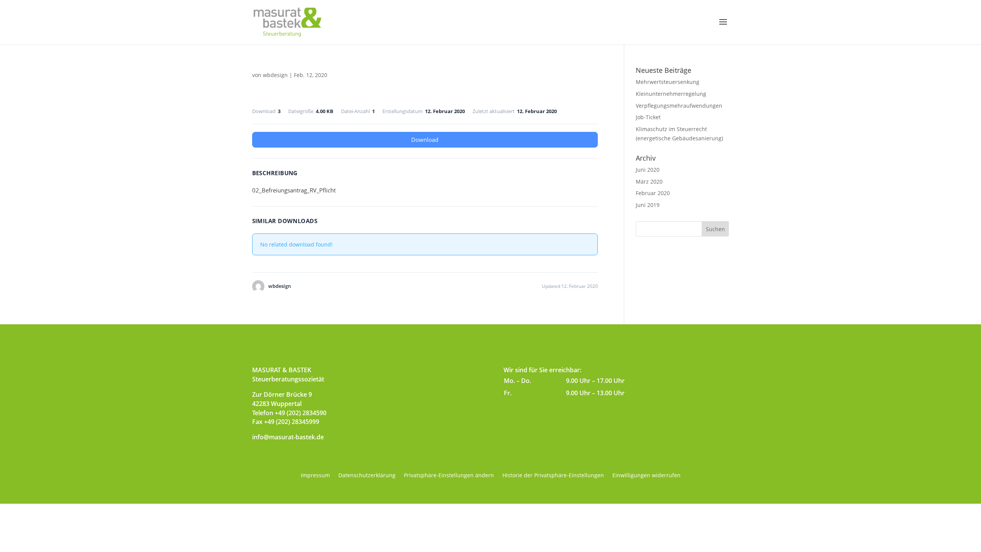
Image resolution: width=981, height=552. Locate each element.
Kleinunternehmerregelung (671, 93)
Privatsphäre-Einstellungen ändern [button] (449, 476)
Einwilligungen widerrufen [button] (646, 476)
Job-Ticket (648, 117)
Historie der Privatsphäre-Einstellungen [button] (553, 476)
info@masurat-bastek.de (288, 437)
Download (424, 139)
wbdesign (275, 75)
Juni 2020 (647, 169)
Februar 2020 (653, 193)
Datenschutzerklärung (366, 476)
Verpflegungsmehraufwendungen (679, 105)
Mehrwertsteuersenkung (667, 81)
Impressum (315, 476)
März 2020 (649, 181)
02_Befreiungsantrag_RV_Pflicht (294, 190)
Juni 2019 (647, 205)
